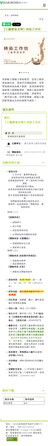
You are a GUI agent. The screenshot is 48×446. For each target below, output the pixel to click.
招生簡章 (8, 403)
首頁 (7, 15)
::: (2, 15)
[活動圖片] (24, 51)
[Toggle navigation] (44, 5)
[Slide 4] (26, 72)
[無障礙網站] (12, 441)
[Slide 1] (19, 72)
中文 (41, 19)
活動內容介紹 (11, 162)
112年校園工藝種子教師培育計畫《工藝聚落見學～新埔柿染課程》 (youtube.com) (26, 372)
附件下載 (8, 390)
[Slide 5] (28, 72)
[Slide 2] (21, 72)
